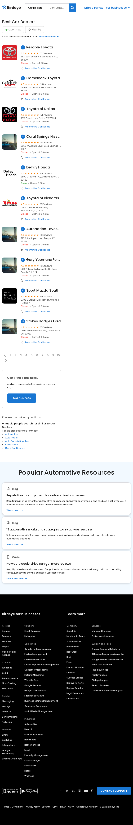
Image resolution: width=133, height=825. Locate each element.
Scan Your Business (102, 664)
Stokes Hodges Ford (43, 321)
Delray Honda (38, 167)
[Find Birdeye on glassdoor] (92, 791)
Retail (27, 770)
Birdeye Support (100, 680)
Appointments (10, 678)
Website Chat (31, 680)
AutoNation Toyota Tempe (43, 229)
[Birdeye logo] (12, 7)
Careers (70, 672)
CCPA (71, 806)
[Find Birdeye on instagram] (79, 791)
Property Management (36, 755)
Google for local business (37, 649)
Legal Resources (75, 693)
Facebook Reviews (34, 695)
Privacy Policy (33, 806)
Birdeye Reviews (75, 682)
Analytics (7, 740)
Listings (6, 631)
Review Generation (34, 659)
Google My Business (35, 690)
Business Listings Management (41, 700)
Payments (7, 688)
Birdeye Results (74, 688)
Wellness (29, 775)
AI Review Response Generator (108, 654)
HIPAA (63, 806)
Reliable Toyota (39, 47)
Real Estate (30, 765)
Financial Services (33, 734)
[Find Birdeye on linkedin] (73, 791)
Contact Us (72, 698)
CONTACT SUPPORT (113, 791)
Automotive (31, 68)
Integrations (8, 745)
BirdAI (5, 734)
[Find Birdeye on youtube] (86, 791)
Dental (28, 729)
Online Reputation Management (41, 664)
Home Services (32, 744)
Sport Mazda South (42, 290)
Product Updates (75, 667)
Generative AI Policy (86, 806)
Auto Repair (11, 437)
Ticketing (7, 722)
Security (46, 806)
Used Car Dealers (15, 448)
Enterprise (29, 636)
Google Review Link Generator (107, 659)
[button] (5, 360)
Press (69, 662)
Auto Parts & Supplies (17, 441)
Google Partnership (8, 752)
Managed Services (101, 631)
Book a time (72, 646)
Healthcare (30, 739)
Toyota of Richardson (43, 198)
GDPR (55, 806)
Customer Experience (35, 706)
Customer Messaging (36, 669)
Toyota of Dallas (40, 109)
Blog (68, 657)
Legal (27, 750)
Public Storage (32, 760)
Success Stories (74, 677)
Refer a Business (100, 685)
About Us (71, 631)
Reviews (6, 636)
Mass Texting (9, 683)
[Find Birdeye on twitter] (67, 791)
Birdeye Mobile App (12, 758)
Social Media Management (38, 711)
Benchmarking (9, 716)
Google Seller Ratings (9, 653)
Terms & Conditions (13, 806)
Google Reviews (32, 685)
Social (5, 672)
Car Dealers (44, 68)
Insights (6, 711)
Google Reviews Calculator (106, 649)
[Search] (72, 7)
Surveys (6, 706)
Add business (21, 398)
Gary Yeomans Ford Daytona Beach (43, 260)
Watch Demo (73, 641)
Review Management (35, 654)
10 (58, 355)
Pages (5, 646)
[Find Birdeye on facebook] (61, 791)
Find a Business (100, 669)
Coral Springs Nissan (43, 136)
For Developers (100, 674)
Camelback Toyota (43, 78)
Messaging (8, 701)
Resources (72, 651)
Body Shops (12, 444)
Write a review (93, 8)
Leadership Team (75, 636)
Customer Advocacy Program (107, 690)
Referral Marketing (34, 674)
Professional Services (103, 636)
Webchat (7, 667)
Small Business (32, 631)
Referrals (6, 641)
